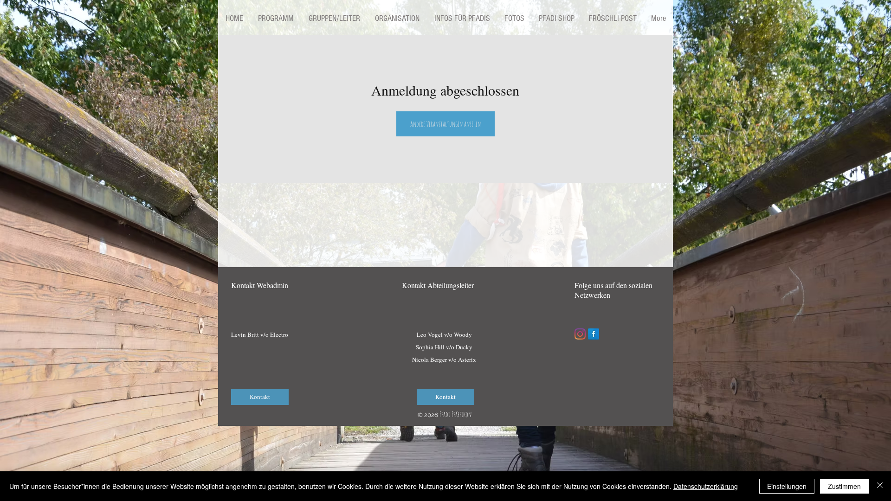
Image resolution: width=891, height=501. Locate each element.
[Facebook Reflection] (593, 334)
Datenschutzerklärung (705, 486)
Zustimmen (844, 486)
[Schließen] (879, 486)
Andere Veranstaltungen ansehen (445, 123)
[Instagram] (580, 334)
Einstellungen (787, 486)
